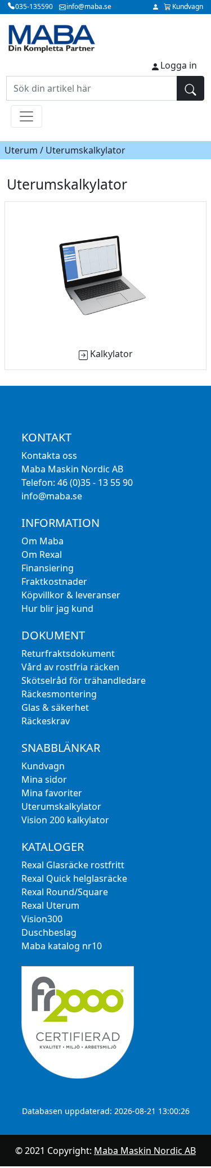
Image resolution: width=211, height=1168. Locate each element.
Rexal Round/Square (64, 892)
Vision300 (41, 919)
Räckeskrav (45, 721)
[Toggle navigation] (26, 116)
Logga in (178, 65)
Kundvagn (43, 766)
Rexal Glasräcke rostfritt (72, 865)
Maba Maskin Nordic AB (145, 1150)
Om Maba (42, 541)
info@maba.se (51, 496)
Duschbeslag (49, 932)
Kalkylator (111, 354)
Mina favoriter (51, 793)
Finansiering (47, 568)
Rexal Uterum (50, 905)
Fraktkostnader (54, 581)
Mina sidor (44, 779)
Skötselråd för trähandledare (83, 680)
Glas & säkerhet (55, 707)
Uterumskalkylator (61, 806)
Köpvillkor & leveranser (70, 595)
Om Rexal (41, 554)
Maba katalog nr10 (61, 946)
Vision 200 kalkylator (65, 820)
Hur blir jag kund (57, 608)
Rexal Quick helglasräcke (74, 878)
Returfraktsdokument (68, 653)
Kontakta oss (49, 455)
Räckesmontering (59, 694)
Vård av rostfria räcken (70, 667)
